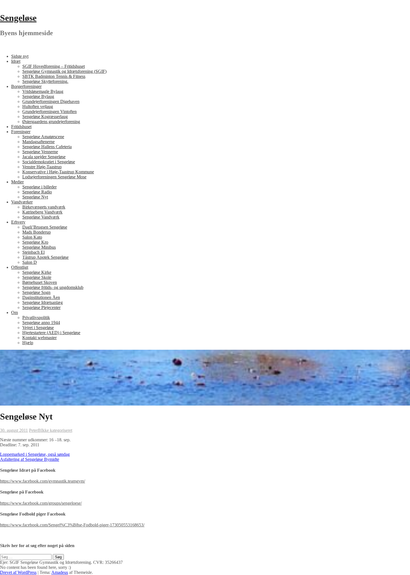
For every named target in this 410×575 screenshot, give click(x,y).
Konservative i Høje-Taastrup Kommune (58, 171)
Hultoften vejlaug (37, 106)
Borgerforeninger (26, 86)
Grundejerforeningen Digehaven (50, 101)
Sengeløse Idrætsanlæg (42, 302)
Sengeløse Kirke (36, 272)
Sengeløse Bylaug (38, 96)
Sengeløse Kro (35, 242)
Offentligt (19, 267)
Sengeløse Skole (36, 277)
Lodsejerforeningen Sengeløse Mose (54, 176)
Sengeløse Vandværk (40, 217)
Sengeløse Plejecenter (41, 307)
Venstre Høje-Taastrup (42, 166)
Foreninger (20, 131)
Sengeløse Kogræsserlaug (45, 116)
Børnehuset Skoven (39, 282)
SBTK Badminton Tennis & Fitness (53, 76)
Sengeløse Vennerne (40, 151)
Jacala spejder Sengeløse (44, 156)
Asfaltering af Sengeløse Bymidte (29, 459)
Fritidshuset (21, 126)
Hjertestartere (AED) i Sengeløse (51, 332)
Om (14, 312)
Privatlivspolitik (36, 317)
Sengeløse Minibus (39, 247)
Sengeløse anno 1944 (41, 322)
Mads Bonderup (36, 232)
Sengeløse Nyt (35, 197)
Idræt (15, 61)
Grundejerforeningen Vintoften (49, 111)
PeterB (35, 430)
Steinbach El (33, 252)
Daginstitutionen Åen (41, 297)
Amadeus (59, 572)
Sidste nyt (19, 56)
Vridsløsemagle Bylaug (42, 91)
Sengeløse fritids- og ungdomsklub (52, 287)
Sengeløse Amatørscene (43, 136)
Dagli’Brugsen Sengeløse (44, 227)
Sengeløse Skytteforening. (45, 81)
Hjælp (27, 342)
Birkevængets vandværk (43, 207)
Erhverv (18, 222)
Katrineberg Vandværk (42, 212)
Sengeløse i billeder (39, 187)
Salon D (29, 262)
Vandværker (22, 202)
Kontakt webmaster (39, 337)
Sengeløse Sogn (36, 292)
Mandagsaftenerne (38, 141)
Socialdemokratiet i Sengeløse (48, 161)
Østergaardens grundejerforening (51, 121)
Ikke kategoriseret (56, 430)
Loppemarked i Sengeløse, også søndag (35, 454)
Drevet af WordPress (18, 572)
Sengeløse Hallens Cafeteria (47, 146)
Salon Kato (32, 237)
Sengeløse (18, 18)
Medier (17, 181)
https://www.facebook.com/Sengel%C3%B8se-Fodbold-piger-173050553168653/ (72, 525)
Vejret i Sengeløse (38, 327)
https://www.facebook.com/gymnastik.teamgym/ (42, 481)
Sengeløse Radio (37, 192)
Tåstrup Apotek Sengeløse (45, 257)
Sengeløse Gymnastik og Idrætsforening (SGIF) (64, 71)
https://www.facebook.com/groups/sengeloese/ (41, 503)
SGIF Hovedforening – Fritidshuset (53, 66)
